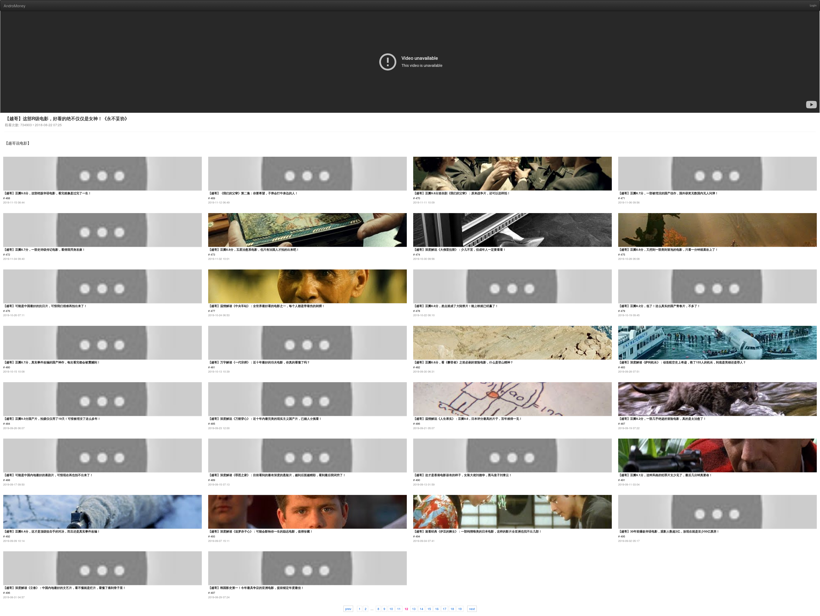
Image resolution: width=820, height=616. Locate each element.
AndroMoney (14, 5)
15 (429, 609)
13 (414, 609)
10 (391, 609)
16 (437, 609)
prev (348, 609)
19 (460, 609)
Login (813, 5)
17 (444, 609)
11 (399, 609)
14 (421, 609)
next (472, 609)
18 (452, 609)
